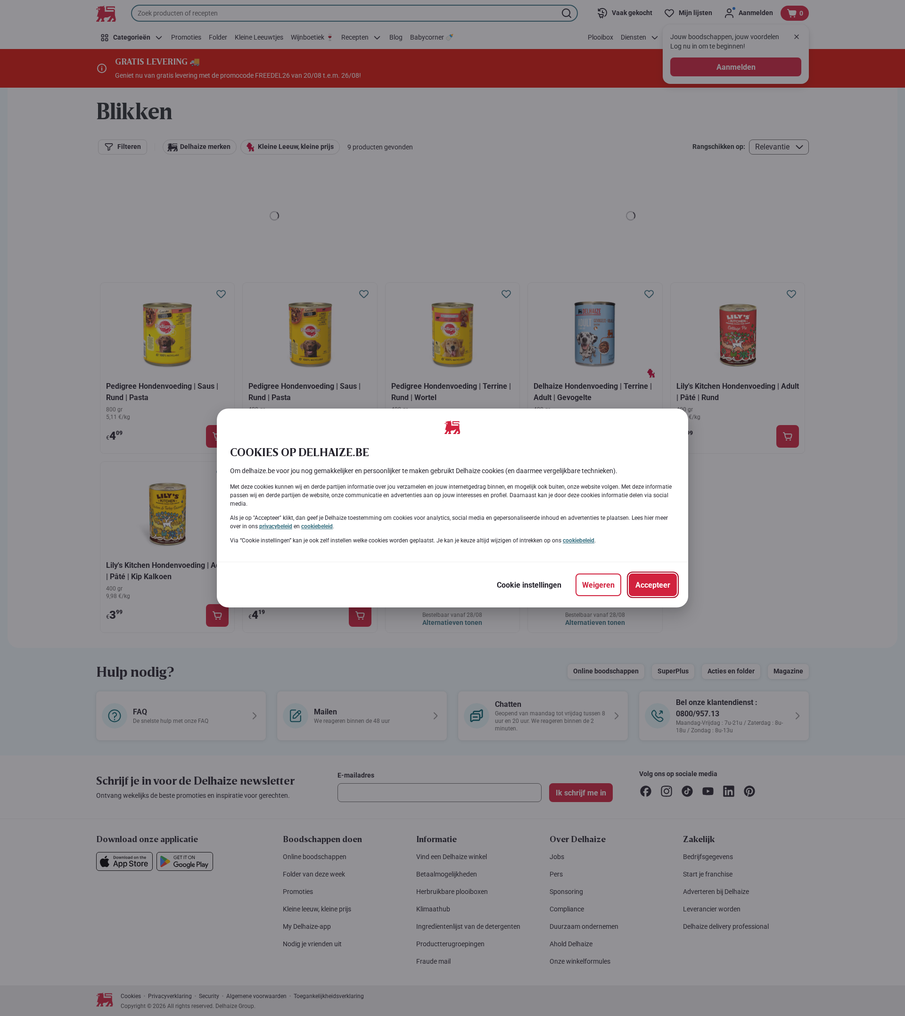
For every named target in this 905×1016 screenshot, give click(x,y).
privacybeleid (275, 526)
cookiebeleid (317, 526)
